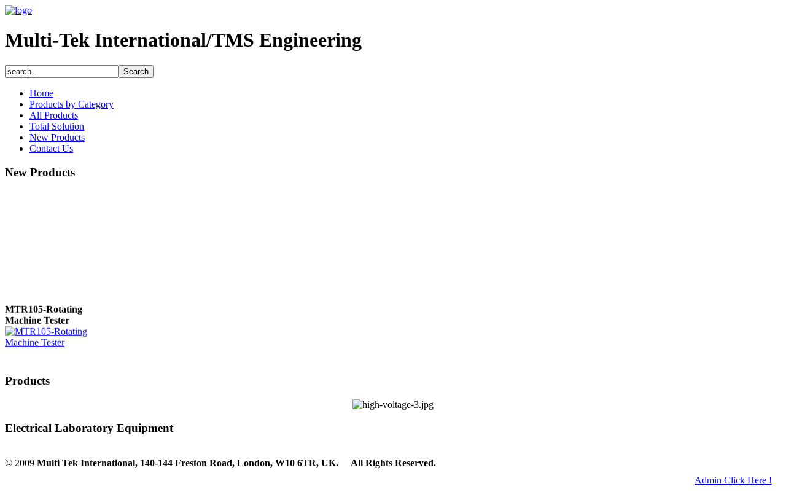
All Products (53, 115)
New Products (57, 137)
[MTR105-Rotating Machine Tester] (54, 342)
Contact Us (51, 148)
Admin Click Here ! (733, 480)
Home (41, 93)
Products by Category (71, 104)
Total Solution (56, 126)
